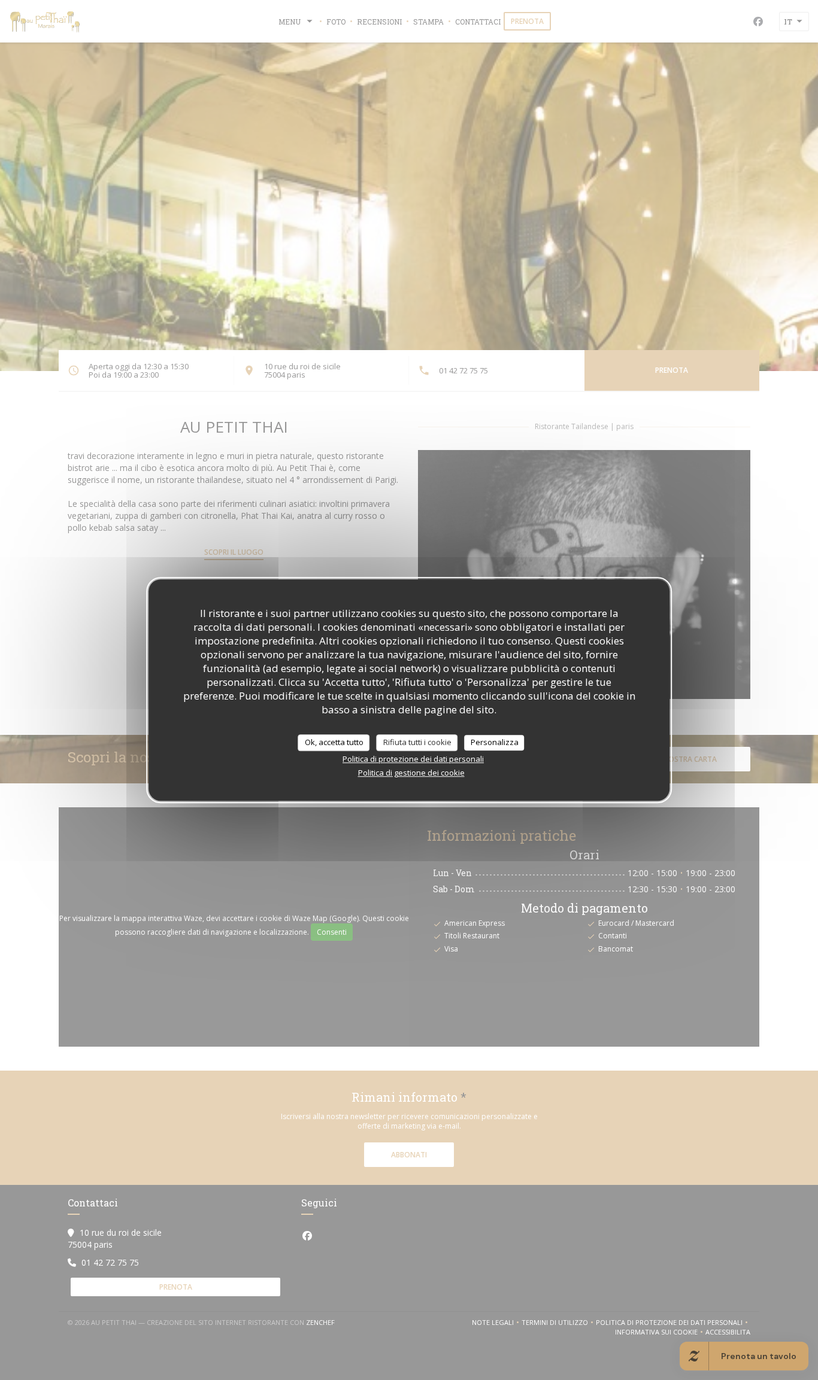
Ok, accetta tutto (334, 742)
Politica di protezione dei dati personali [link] (413, 758)
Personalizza (495, 742)
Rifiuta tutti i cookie (417, 742)
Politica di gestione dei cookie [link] (411, 772)
